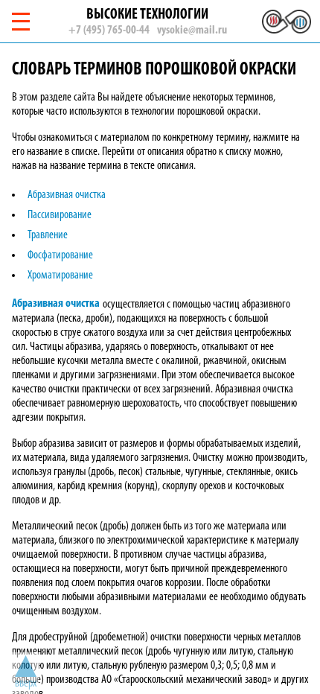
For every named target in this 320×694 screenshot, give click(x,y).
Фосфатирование (60, 255)
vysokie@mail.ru (192, 30)
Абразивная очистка (67, 195)
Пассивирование (60, 215)
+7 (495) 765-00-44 (109, 30)
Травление (48, 235)
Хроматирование (60, 275)
